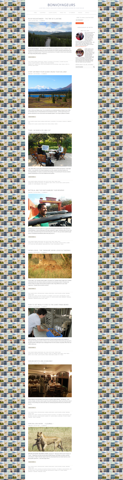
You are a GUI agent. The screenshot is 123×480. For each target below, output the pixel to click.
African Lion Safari (42, 414)
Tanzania (68, 293)
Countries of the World (53, 61)
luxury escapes (65, 182)
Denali (52, 123)
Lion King (34, 416)
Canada (45, 61)
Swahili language (58, 416)
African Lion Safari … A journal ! (40, 424)
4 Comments (44, 252)
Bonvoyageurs (61, 5)
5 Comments (44, 306)
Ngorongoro (35, 297)
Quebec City (31, 184)
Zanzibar (38, 417)
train (60, 64)
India (53, 181)
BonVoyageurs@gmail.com (81, 46)
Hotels (29, 62)
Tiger (42, 184)
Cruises (64, 121)
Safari (63, 293)
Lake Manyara (62, 295)
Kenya (33, 470)
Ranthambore (37, 184)
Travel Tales (57, 181)
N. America (42, 62)
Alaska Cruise (37, 121)
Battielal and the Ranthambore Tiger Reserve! (46, 190)
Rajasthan (33, 244)
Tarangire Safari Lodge (38, 298)
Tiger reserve (57, 244)
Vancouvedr (35, 65)
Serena (65, 470)
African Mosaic (41, 293)
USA (29, 122)
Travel (63, 64)
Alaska (36, 123)
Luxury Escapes (35, 62)
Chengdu (46, 353)
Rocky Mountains (54, 64)
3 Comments (42, 20)
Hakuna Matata (65, 414)
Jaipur (53, 182)
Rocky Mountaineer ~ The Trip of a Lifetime (44, 19)
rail (39, 64)
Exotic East (48, 181)
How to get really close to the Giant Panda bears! (48, 305)
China (47, 352)
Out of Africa (42, 297)
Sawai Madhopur (46, 244)
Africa (35, 293)
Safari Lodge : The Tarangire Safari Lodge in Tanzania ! (49, 250)
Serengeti (64, 297)
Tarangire (30, 298)
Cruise (49, 123)
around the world (39, 182)
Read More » (32, 57)
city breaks (46, 182)
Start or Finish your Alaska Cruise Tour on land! (47, 72)
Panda (46, 354)
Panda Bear (51, 354)
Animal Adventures (38, 61)
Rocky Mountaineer (49, 62)
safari (53, 297)
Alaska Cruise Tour (42, 123)
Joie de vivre (59, 182)
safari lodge (58, 297)
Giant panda (60, 353)
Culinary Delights (63, 61)
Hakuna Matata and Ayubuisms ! (40, 361)
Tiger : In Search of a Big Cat (39, 130)
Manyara (45, 470)
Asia (44, 181)
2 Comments (44, 73)
